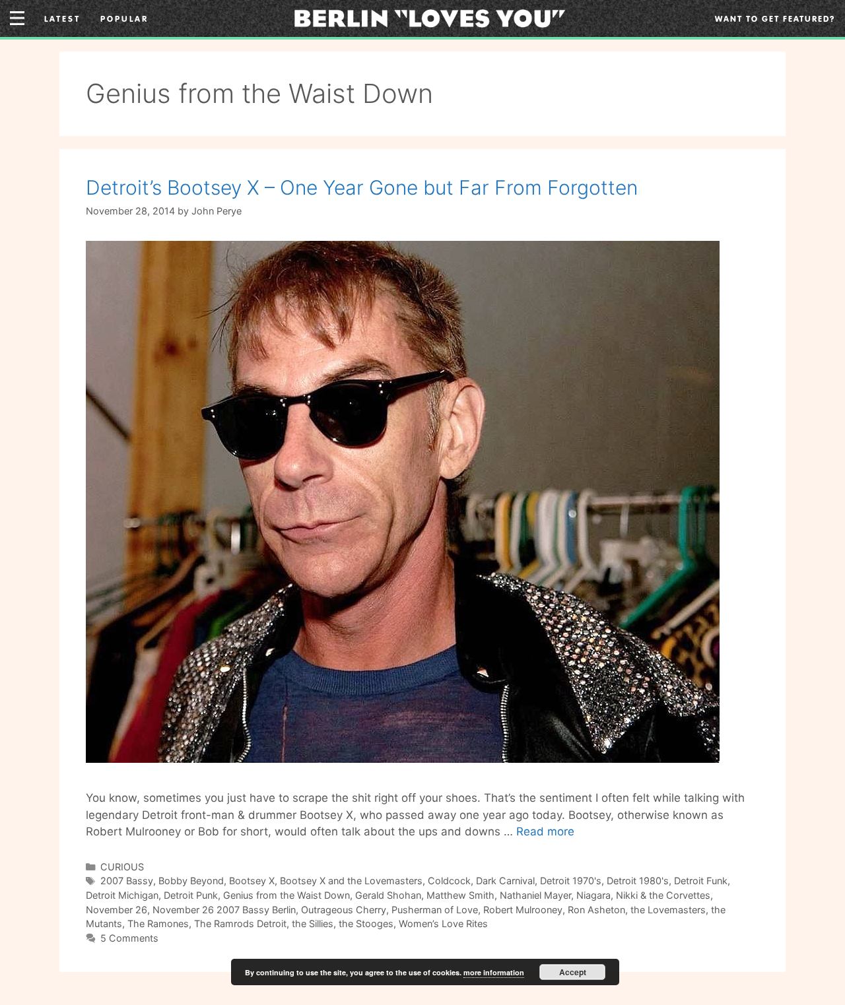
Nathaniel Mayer (535, 895)
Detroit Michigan (122, 895)
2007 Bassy (126, 880)
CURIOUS (122, 866)
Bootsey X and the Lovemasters (351, 880)
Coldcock (449, 880)
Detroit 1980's (638, 880)
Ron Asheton (596, 909)
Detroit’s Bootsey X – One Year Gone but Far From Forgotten (362, 187)
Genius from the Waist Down (286, 895)
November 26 (116, 909)
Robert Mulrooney (522, 909)
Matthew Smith (460, 895)
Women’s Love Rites (443, 923)
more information (493, 972)
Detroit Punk (191, 895)
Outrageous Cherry (343, 909)
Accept (572, 972)
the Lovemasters (668, 909)
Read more (545, 831)
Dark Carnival (505, 880)
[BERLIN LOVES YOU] (429, 17)
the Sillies (312, 923)
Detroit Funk (700, 880)
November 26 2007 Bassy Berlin (224, 909)
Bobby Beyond (191, 880)
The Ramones (158, 923)
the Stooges (366, 923)
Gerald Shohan (388, 895)
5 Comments (129, 938)
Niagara (593, 895)
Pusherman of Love (434, 909)
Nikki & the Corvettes (663, 895)
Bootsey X (252, 880)
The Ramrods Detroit (240, 923)
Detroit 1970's (570, 880)
